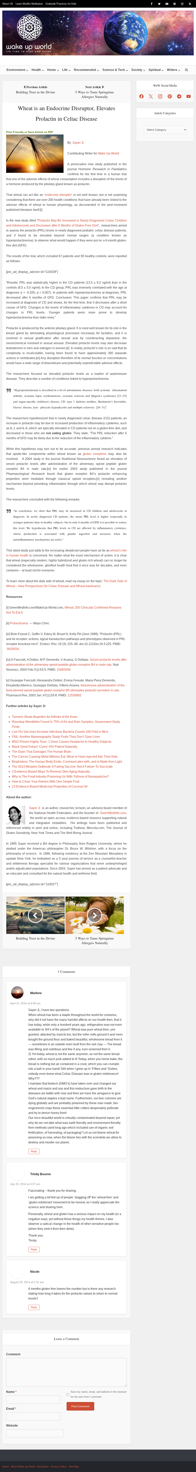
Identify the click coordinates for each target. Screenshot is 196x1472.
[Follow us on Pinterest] (170, 96)
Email (11, 1408)
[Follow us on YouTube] (188, 96)
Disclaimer (43, 1466)
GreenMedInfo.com (113, 813)
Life (65, 69)
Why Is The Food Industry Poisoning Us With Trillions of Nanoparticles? (60, 776)
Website (12, 1425)
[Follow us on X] (151, 96)
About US (7, 3)
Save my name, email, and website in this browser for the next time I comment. (99, 1394)
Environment (16, 69)
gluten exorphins (94, 453)
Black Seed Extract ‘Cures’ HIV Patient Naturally (44, 746)
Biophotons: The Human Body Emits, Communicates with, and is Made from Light (67, 761)
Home (51, 69)
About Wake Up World (23, 1466)
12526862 (74, 695)
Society (136, 69)
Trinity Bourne (40, 1174)
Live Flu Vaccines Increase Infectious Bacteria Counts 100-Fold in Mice (60, 731)
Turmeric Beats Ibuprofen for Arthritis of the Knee (44, 716)
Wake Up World (108, 153)
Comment (13, 1354)
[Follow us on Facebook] (141, 96)
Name (11, 1391)
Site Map (74, 1466)
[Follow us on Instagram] (160, 96)
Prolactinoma (19, 623)
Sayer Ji (78, 142)
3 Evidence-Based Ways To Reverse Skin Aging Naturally (51, 771)
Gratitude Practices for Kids (61, 3)
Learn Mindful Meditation (29, 3)
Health (36, 69)
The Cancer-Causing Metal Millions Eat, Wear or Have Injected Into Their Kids (65, 756)
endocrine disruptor (58, 194)
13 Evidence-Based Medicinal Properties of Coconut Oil (49, 786)
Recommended (85, 69)
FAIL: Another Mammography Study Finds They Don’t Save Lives (56, 736)
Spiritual (155, 69)
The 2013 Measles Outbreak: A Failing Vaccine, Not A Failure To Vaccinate (62, 766)
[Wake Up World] (98, 33)
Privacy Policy (59, 1466)
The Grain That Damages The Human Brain (41, 751)
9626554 (13, 649)
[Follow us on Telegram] (179, 96)
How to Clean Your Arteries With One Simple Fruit (45, 781)
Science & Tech (113, 69)
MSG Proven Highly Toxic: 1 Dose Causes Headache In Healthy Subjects (61, 741)
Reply (34, 1151)
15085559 (63, 669)
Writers (172, 69)
